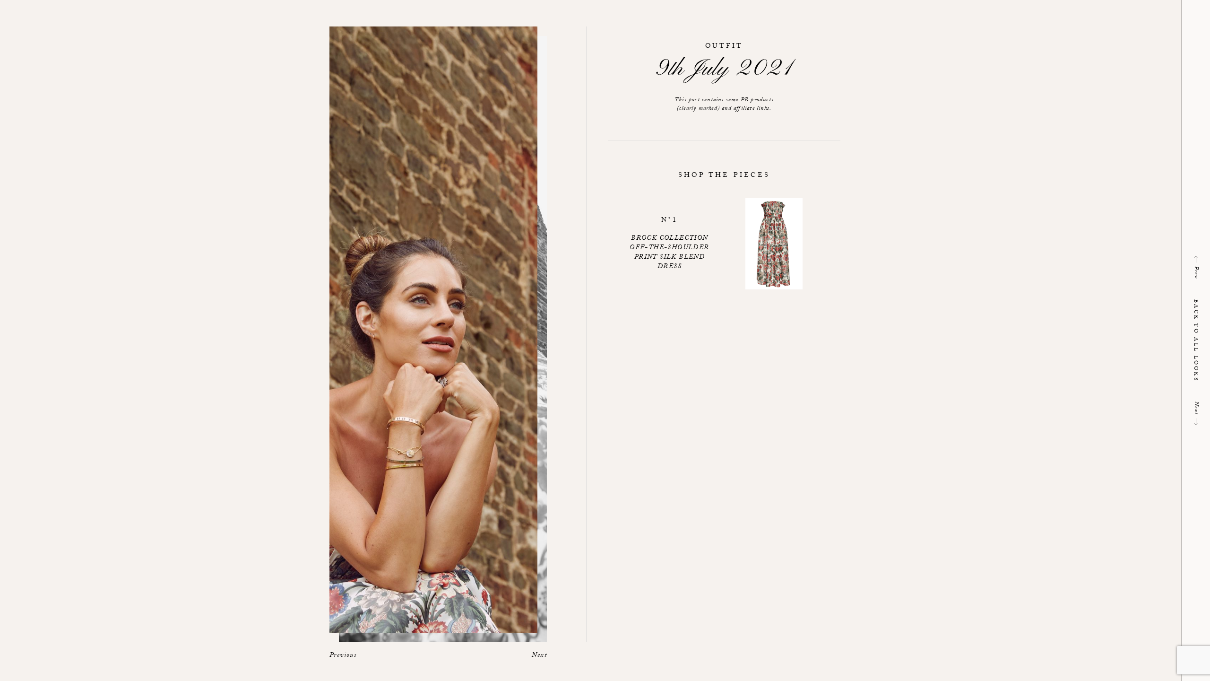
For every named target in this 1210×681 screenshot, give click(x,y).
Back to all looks (1195, 340)
